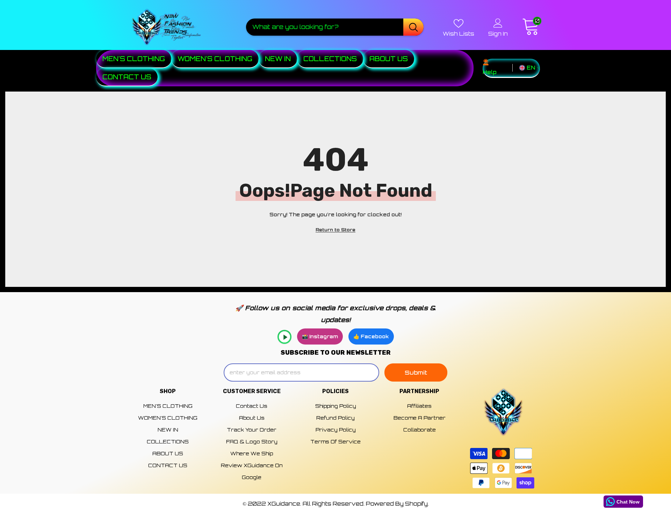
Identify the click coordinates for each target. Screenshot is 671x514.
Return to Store (335, 229)
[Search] (335, 27)
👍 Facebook (371, 336)
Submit (416, 372)
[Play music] (284, 337)
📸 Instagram (320, 336)
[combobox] (324, 27)
